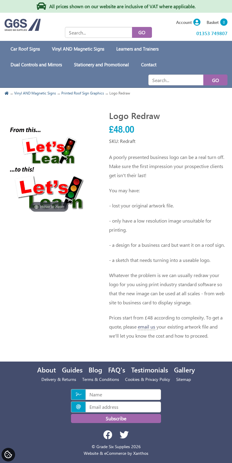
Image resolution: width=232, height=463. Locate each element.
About (46, 369)
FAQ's (116, 369)
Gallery (184, 369)
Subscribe (116, 418)
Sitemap (183, 379)
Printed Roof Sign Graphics (82, 93)
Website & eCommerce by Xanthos (116, 453)
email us (146, 326)
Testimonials (149, 369)
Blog (95, 369)
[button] (188, 22)
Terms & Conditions (100, 379)
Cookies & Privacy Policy (147, 379)
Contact (148, 64)
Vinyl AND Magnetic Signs (35, 93)
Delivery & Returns (58, 379)
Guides (72, 369)
